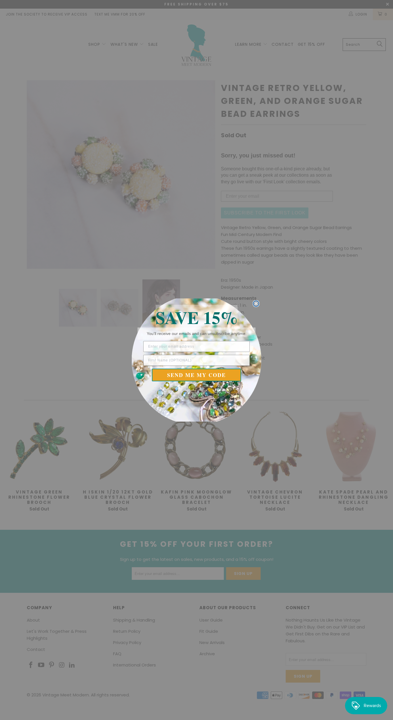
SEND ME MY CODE (196, 375)
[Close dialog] (256, 303)
